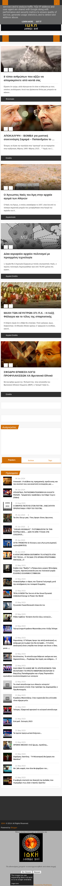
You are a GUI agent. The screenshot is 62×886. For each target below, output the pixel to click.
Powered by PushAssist (43, 885)
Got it (38, 21)
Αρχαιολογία (10, 217)
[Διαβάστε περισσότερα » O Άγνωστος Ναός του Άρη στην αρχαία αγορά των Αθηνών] (28, 164)
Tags (50, 461)
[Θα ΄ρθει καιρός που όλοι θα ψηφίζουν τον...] (7, 769)
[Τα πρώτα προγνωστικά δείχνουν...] (7, 733)
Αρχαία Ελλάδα (12, 276)
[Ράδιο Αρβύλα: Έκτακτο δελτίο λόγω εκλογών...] (7, 617)
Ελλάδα (9, 158)
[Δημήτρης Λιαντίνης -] (7, 757)
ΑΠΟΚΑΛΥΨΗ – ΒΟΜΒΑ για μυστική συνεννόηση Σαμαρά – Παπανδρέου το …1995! (29, 139)
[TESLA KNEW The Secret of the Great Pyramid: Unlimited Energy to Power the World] (7, 593)
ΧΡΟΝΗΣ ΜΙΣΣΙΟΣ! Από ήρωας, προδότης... (30, 745)
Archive (31, 461)
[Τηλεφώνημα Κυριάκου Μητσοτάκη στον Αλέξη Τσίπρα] (7, 629)
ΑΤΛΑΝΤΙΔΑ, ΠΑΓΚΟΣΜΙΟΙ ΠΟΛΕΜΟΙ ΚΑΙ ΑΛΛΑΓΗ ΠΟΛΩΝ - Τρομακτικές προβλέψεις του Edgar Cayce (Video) (34, 495)
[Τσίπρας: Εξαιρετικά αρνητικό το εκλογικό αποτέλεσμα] (7, 710)
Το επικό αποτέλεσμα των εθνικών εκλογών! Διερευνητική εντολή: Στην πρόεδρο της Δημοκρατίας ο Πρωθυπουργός (35, 687)
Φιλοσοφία (10, 99)
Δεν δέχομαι (26, 872)
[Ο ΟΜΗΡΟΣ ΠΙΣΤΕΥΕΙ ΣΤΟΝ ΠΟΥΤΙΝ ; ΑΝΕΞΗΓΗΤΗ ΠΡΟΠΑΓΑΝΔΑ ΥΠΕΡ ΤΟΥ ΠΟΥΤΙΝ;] (7, 506)
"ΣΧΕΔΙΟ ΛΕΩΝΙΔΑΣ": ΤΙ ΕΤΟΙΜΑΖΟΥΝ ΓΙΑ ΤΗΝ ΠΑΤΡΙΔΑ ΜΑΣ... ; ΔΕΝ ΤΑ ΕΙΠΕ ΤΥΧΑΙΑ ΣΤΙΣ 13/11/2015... (32, 532)
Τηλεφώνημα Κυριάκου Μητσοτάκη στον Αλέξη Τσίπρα (35, 629)
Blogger (14, 828)
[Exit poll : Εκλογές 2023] (7, 721)
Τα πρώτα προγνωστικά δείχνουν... (27, 733)
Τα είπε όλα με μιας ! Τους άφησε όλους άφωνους (33, 518)
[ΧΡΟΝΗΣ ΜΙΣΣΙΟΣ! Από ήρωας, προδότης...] (7, 745)
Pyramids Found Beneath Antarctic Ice (29, 605)
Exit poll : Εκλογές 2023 (22, 721)
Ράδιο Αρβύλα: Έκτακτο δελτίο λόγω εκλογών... (32, 617)
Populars (11, 460)
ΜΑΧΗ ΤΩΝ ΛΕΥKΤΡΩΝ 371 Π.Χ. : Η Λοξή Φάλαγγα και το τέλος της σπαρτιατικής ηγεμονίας (29, 316)
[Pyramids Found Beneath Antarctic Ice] (7, 605)
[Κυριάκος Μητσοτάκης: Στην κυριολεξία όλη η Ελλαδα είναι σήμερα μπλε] (7, 698)
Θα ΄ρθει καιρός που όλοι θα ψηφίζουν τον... (30, 768)
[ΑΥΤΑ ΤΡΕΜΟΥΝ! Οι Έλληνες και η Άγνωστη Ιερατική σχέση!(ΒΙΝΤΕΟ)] (7, 543)
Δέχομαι (37, 872)
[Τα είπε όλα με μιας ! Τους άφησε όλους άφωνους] (7, 518)
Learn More (27, 21)
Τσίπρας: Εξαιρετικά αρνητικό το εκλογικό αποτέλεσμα (35, 710)
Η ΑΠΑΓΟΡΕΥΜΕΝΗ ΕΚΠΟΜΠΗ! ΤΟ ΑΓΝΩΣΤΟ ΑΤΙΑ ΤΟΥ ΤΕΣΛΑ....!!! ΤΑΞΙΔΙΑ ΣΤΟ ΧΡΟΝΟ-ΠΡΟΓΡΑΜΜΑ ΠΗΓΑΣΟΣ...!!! (34, 557)
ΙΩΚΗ (3, 823)
